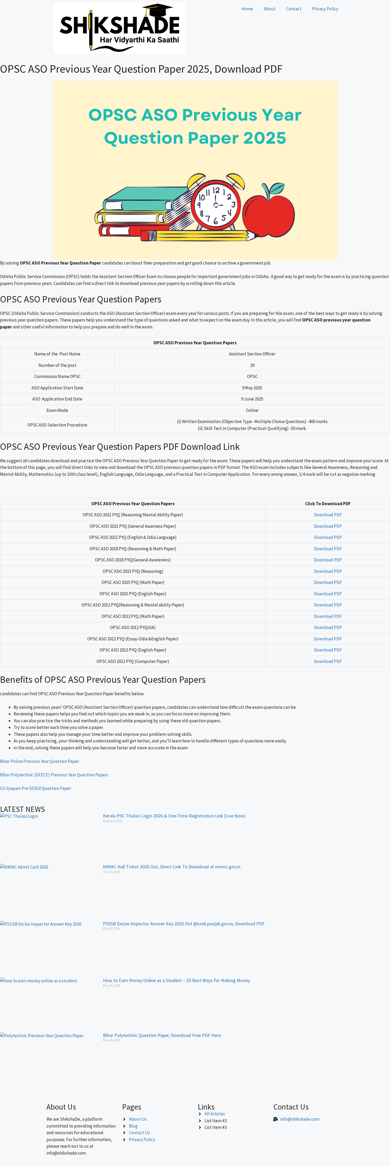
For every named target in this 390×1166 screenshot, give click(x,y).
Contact (293, 9)
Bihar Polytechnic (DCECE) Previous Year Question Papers (54, 775)
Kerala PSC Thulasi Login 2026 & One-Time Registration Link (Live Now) (174, 816)
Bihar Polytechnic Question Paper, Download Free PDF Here (162, 1035)
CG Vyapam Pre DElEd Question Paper (35, 788)
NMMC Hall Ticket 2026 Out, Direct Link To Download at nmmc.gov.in (171, 867)
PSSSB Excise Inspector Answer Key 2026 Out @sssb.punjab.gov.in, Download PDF (184, 924)
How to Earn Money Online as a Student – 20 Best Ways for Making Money (176, 980)
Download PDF (328, 515)
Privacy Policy (325, 9)
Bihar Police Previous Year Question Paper (39, 761)
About (270, 9)
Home (247, 9)
